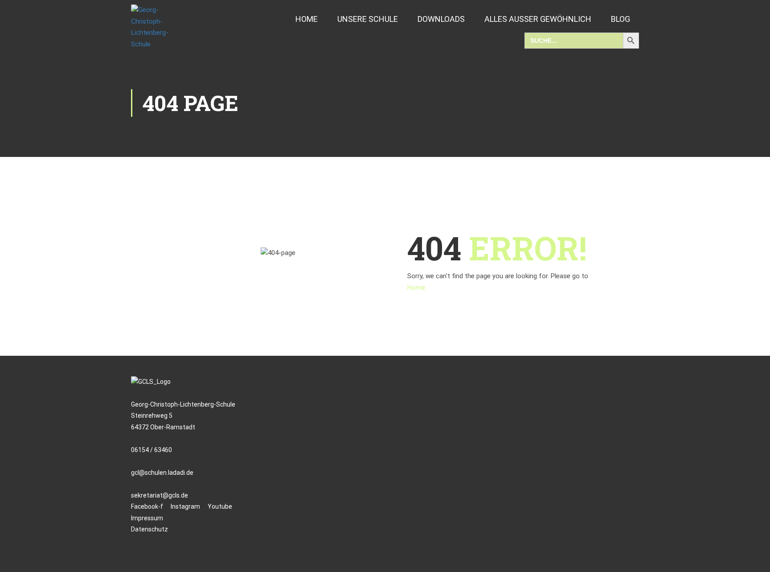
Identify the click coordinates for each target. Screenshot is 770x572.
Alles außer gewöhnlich (537, 19)
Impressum (147, 518)
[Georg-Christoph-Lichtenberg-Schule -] (157, 27)
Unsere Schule (367, 19)
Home (306, 19)
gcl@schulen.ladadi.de (162, 472)
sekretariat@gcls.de (159, 495)
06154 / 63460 (151, 449)
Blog (620, 19)
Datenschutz (149, 529)
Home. (416, 288)
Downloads (441, 19)
